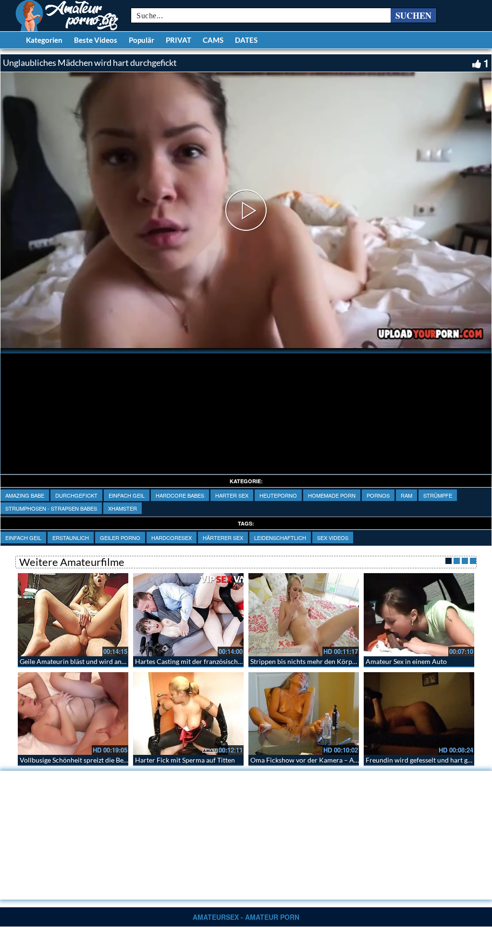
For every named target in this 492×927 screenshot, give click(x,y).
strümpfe (437, 495)
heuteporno (278, 495)
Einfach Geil (127, 495)
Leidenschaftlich (280, 537)
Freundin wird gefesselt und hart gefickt (425, 760)
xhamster (122, 508)
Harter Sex (231, 495)
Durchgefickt (76, 495)
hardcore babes (180, 495)
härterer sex (223, 537)
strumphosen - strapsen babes (51, 508)
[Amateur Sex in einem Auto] (419, 614)
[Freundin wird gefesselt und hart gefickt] (419, 713)
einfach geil (23, 537)
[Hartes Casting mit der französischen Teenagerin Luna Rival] (188, 614)
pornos (378, 495)
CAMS (213, 40)
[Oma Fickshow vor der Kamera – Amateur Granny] (303, 713)
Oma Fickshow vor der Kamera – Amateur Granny (324, 760)
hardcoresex (171, 537)
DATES (246, 40)
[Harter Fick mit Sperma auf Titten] (188, 713)
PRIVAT (178, 40)
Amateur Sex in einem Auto (406, 661)
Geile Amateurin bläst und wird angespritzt (84, 661)
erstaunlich (70, 537)
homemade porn (332, 495)
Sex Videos (332, 537)
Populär (141, 40)
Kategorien (44, 40)
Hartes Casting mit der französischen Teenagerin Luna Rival (223, 661)
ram (406, 495)
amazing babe (24, 495)
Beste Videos (95, 40)
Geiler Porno (120, 537)
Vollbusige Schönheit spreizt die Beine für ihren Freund (102, 760)
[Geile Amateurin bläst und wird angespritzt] (73, 614)
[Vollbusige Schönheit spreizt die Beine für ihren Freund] (73, 713)
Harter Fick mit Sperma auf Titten (185, 760)
